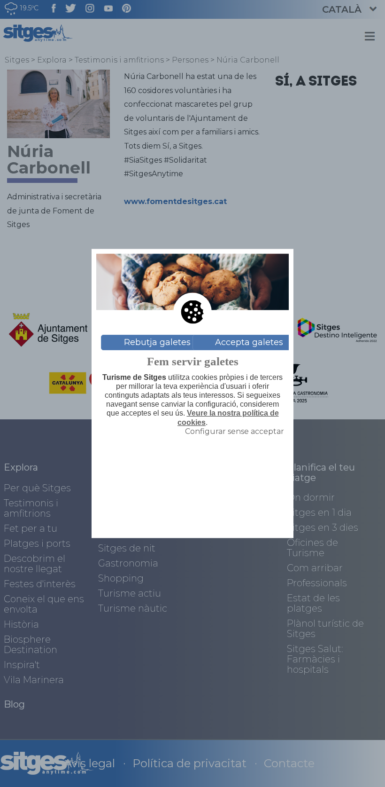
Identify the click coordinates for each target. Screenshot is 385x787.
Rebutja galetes (157, 342)
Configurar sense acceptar (234, 430)
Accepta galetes (249, 342)
